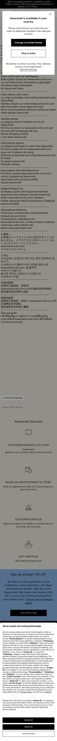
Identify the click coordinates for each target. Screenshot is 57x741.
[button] (50, 14)
